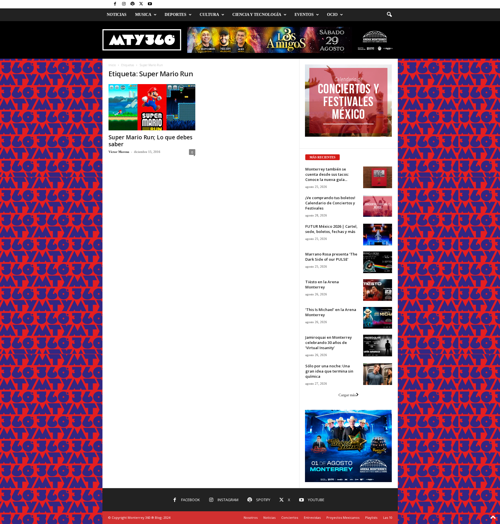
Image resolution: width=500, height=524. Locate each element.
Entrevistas (312, 517)
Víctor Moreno (119, 151)
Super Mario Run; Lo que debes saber (150, 141)
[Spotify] (132, 4)
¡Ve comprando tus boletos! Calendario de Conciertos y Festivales (330, 203)
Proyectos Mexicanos (342, 517)
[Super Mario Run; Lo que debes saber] (152, 107)
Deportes (175, 14)
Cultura (209, 14)
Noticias (116, 14)
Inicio (112, 65)
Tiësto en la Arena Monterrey (322, 284)
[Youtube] (149, 4)
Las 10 (387, 517)
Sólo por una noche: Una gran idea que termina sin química (329, 371)
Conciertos (289, 517)
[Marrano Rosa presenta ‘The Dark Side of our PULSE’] (377, 262)
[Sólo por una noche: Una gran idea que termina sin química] (377, 374)
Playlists (371, 517)
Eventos (304, 14)
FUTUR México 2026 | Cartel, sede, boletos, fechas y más (331, 229)
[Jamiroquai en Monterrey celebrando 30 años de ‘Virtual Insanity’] (377, 345)
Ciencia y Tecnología (256, 14)
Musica (143, 14)
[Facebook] (115, 4)
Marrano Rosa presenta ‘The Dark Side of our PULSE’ (331, 256)
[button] (389, 14)
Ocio (332, 14)
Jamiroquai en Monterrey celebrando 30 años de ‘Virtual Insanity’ (328, 342)
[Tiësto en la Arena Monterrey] (377, 290)
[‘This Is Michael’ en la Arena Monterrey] (377, 318)
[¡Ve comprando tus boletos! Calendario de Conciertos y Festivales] (377, 206)
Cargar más (347, 395)
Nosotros (251, 517)
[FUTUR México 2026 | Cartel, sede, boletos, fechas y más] (377, 234)
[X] (141, 4)
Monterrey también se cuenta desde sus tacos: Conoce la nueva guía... (327, 174)
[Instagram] (123, 4)
